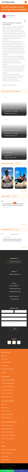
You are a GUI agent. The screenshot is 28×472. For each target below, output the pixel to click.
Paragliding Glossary (8, 435)
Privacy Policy (5, 459)
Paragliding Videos (7, 432)
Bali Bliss (4, 407)
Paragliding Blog (6, 425)
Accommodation (6, 453)
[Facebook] (18, 342)
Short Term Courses (7, 383)
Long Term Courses (7, 386)
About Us (4, 355)
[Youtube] (14, 342)
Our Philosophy (6, 362)
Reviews (4, 372)
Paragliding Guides (7, 428)
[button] (26, 2)
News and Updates (7, 369)
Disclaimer (4, 456)
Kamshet (4, 404)
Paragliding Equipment (8, 449)
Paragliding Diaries (7, 438)
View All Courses (6, 393)
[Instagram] (9, 342)
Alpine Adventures (7, 414)
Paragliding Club (6, 396)
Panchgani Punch (7, 417)
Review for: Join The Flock (8, 85)
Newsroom (4, 365)
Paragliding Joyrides (8, 380)
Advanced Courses (7, 390)
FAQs (2, 442)
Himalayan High (6, 411)
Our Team (4, 359)
